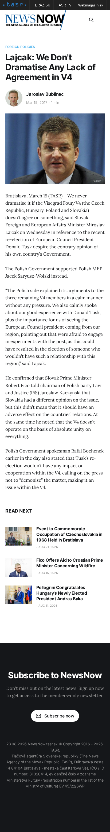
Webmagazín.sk (90, 5)
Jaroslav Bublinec (45, 94)
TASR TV (64, 5)
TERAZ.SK (41, 5)
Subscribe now (59, 716)
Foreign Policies (20, 47)
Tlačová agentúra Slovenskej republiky (44, 756)
